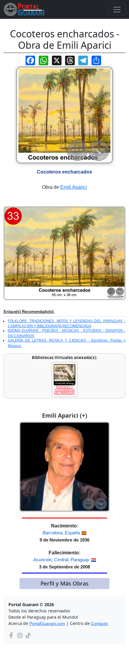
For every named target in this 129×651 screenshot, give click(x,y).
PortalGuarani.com (47, 623)
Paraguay (79, 559)
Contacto (99, 623)
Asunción (42, 559)
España (72, 532)
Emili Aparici (73, 187)
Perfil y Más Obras (64, 583)
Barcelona (52, 532)
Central (61, 559)
